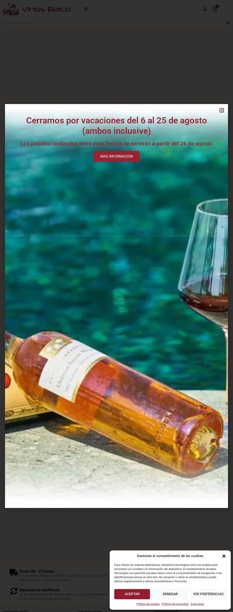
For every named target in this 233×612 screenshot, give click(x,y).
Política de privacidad (175, 604)
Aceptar (132, 594)
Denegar (170, 594)
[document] (116, 306)
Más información (116, 156)
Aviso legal (197, 604)
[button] (224, 556)
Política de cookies (148, 604)
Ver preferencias (208, 594)
